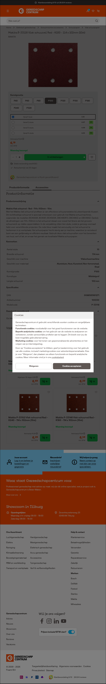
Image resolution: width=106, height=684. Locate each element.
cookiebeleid (58, 357)
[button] (71, 366)
